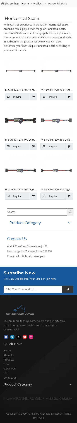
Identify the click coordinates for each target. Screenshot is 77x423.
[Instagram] (31, 337)
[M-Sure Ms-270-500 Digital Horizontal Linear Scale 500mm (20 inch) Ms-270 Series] (21, 70)
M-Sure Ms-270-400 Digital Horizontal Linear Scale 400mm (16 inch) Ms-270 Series (56, 90)
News (7, 364)
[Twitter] (18, 337)
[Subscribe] (67, 289)
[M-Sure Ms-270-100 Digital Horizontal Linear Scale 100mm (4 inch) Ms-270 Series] (21, 120)
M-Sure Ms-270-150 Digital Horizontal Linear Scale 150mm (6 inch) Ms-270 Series (56, 139)
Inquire (17, 96)
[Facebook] (6, 337)
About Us (9, 355)
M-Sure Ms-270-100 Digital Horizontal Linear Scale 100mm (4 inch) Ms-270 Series (20, 139)
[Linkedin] (12, 337)
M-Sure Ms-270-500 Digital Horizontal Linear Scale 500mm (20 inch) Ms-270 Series (20, 90)
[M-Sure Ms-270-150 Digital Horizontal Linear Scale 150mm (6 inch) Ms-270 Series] (56, 120)
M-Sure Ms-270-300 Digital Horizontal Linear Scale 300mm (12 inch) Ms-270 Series (56, 189)
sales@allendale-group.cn (30, 256)
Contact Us (10, 377)
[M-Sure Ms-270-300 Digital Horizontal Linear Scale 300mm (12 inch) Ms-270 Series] (56, 170)
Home (7, 350)
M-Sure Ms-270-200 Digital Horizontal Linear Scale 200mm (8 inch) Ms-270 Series (20, 189)
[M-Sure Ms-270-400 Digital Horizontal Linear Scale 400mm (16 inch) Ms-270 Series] (56, 70)
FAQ (6, 373)
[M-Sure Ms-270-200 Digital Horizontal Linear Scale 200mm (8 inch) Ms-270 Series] (21, 170)
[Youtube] (25, 337)
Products (9, 359)
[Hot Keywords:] (70, 211)
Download (10, 368)
